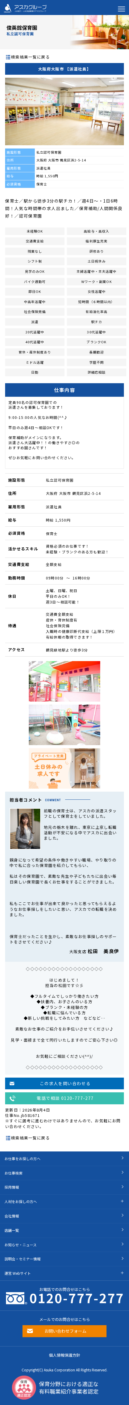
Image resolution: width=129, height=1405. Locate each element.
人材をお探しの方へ (20, 1201)
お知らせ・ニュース (20, 1244)
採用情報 (11, 1187)
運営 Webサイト (17, 1273)
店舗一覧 (11, 1230)
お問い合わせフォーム (65, 1331)
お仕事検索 (13, 1172)
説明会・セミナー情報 (22, 1258)
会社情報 (11, 1215)
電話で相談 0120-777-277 (65, 1098)
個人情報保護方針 (64, 1355)
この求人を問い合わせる (65, 1083)
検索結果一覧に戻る (30, 57)
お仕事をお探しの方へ (22, 1158)
